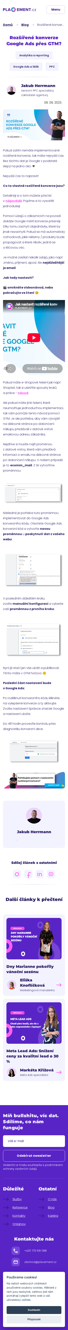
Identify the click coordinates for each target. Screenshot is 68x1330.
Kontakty (19, 1216)
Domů (8, 25)
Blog (25, 25)
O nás (52, 1199)
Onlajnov (19, 1224)
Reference (20, 1207)
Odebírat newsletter (34, 1156)
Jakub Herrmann (34, 832)
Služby (17, 1199)
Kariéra (53, 1216)
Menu (55, 9)
